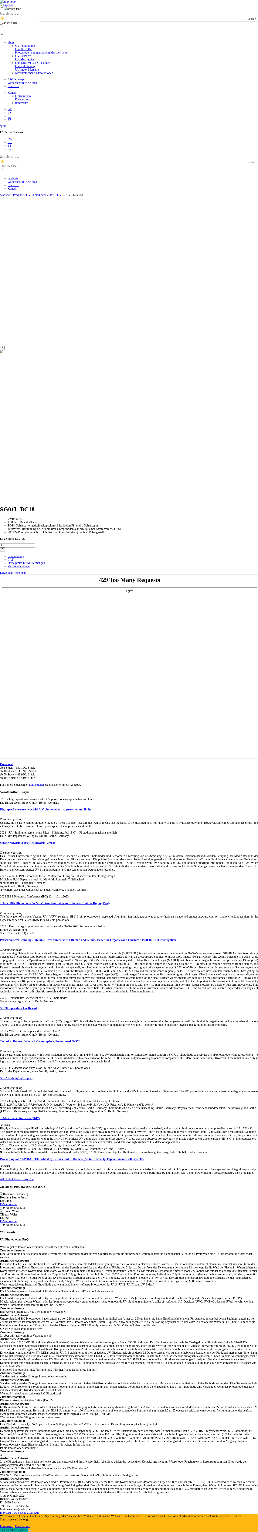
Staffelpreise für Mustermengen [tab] (26, 563)
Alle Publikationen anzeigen (17, 1179)
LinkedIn (34, 1512)
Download (6, 764)
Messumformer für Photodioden (34, 73)
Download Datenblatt (13, 572)
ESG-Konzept (16, 79)
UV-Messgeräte (24, 59)
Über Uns (13, 86)
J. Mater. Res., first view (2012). (20, 1118)
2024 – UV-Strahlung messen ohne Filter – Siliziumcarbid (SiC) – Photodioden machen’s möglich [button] (58, 832)
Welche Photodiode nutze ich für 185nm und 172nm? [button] (32, 1304)
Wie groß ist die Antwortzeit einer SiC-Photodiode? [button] (30, 1393)
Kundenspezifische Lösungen (32, 62)
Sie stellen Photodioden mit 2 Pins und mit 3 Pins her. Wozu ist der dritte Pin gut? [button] (48, 1369)
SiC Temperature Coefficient (18, 1008)
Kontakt (12, 92)
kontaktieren (36, 784)
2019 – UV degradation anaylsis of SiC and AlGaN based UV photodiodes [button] (45, 1067)
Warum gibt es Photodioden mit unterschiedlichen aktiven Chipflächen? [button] (42, 1247)
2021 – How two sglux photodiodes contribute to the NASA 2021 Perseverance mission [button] (52, 926)
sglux (3, 126)
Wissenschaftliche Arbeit (22, 82)
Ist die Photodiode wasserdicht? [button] (19, 1448)
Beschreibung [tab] (16, 556)
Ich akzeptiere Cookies (14, 1530)
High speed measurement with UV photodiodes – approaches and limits (45, 809)
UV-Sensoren (23, 56)
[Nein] (29, 1530)
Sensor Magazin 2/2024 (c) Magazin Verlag (27, 842)
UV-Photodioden (25, 45)
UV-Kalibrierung (25, 66)
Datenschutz (22, 99)
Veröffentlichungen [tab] (19, 566)
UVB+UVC (56, 195)
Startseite (5, 195)
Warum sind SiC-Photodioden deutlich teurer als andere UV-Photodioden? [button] (44, 1468)
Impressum (21, 102)
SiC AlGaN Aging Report (16, 1078)
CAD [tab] (11, 559)
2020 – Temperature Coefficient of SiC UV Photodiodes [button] (33, 997)
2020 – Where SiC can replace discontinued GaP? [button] (30, 1031)
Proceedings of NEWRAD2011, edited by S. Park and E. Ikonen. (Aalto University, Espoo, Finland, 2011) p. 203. (72, 1159)
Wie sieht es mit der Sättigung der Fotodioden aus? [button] (30, 1417)
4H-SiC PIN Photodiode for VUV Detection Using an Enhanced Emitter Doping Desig (55, 903)
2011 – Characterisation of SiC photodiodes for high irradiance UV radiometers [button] (47, 1145)
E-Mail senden (8, 1204)
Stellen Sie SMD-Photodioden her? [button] (21, 1328)
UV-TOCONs (41, 50)
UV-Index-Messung (27, 69)
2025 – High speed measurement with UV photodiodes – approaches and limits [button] (47, 799)
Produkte (18, 195)
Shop (11, 42)
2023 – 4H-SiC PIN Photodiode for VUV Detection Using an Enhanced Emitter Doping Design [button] (57, 876)
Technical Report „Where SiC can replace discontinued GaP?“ (40, 1041)
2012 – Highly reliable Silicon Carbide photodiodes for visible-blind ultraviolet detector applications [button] (59, 1101)
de (1, 32)
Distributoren (23, 96)
